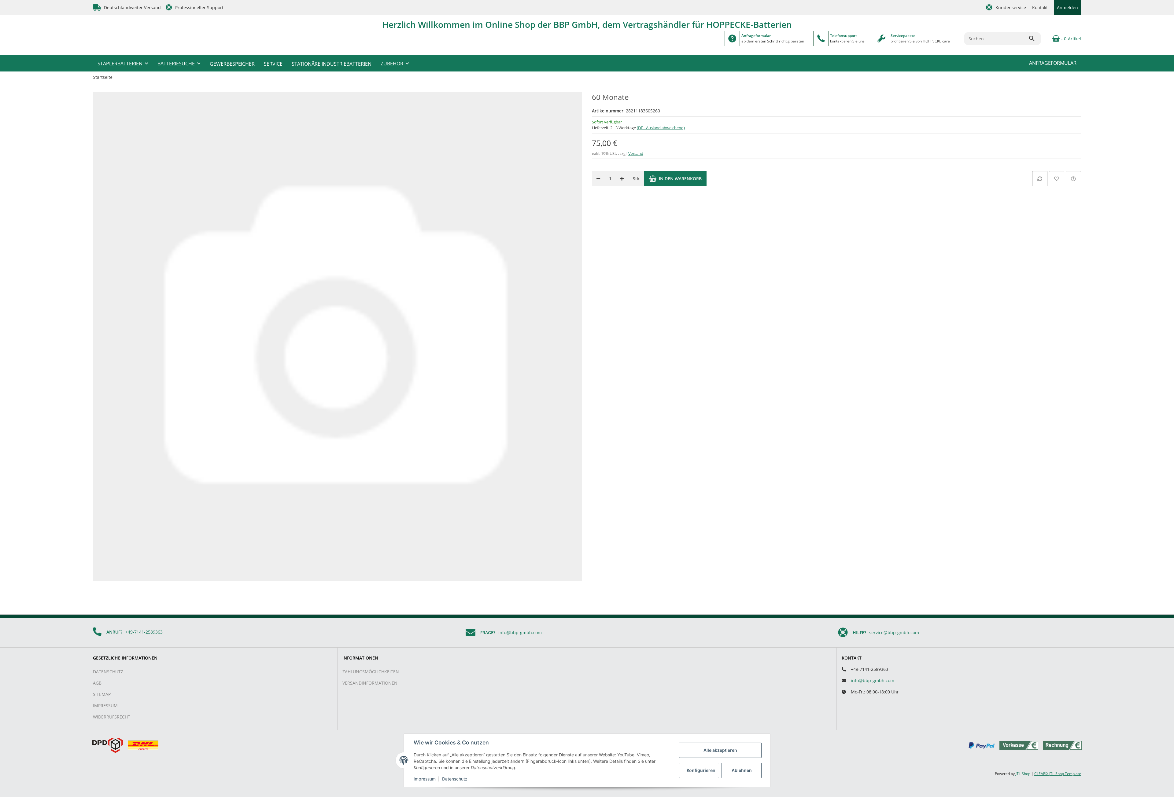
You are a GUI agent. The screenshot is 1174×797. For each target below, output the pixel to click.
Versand (635, 153)
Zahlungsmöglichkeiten (370, 672)
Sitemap (102, 694)
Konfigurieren (701, 770)
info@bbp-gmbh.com (520, 632)
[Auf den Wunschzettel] (1056, 178)
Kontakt (1040, 7)
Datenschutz (108, 672)
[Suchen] (1034, 38)
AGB (97, 683)
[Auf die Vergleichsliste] (1039, 178)
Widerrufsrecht (111, 717)
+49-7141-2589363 (144, 632)
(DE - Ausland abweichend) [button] (661, 127)
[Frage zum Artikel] (1073, 178)
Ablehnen (742, 770)
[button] (1006, 7)
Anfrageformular (1052, 63)
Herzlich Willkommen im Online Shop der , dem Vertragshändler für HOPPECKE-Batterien (587, 24)
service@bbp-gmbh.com (894, 632)
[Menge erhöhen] (621, 178)
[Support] (821, 38)
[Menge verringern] (598, 178)
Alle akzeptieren (720, 750)
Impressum (105, 705)
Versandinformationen (369, 683)
